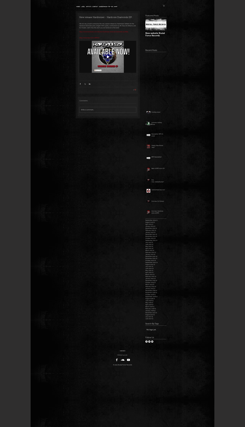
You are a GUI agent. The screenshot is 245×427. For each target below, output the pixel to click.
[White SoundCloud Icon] (122, 360)
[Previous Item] (148, 24)
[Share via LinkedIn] (90, 84)
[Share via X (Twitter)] (85, 84)
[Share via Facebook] (80, 84)
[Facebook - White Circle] (146, 341)
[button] (164, 5)
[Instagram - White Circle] (152, 341)
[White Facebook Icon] (117, 360)
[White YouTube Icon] (128, 360)
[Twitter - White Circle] (149, 341)
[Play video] (107, 57)
